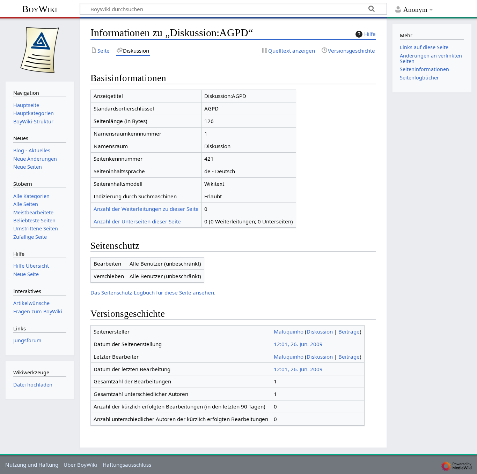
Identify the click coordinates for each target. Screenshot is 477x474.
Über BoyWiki (80, 464)
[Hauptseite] (39, 49)
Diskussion (320, 331)
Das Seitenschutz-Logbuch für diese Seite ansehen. (152, 292)
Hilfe (370, 33)
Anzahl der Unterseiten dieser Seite (137, 221)
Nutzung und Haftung (31, 464)
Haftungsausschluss (127, 464)
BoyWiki (39, 8)
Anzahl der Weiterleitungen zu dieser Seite (146, 208)
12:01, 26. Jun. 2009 (298, 344)
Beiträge (349, 331)
